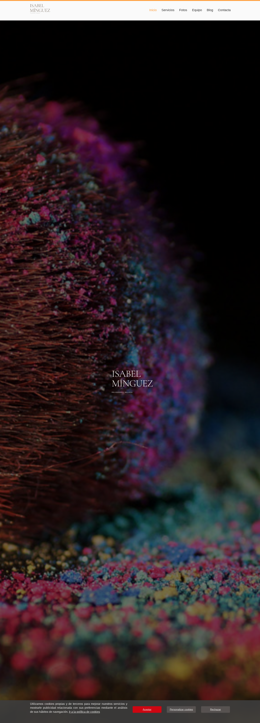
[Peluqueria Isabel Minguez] (43, 8)
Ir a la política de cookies (84, 711)
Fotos (183, 10)
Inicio (153, 10)
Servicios (167, 10)
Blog (210, 10)
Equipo (197, 10)
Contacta (224, 10)
